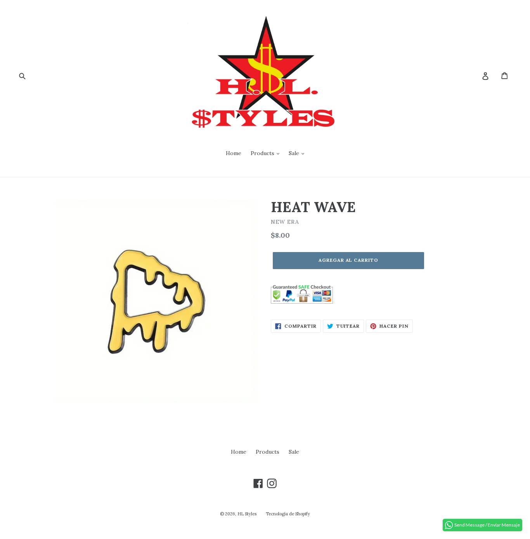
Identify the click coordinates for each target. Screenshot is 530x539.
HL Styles (246, 514)
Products (263, 153)
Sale (295, 153)
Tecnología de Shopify (288, 514)
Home (233, 153)
